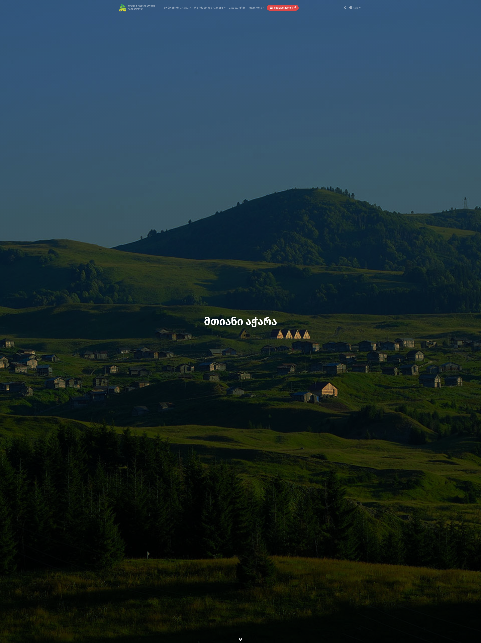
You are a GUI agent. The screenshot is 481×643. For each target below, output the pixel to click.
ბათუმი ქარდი (283, 7)
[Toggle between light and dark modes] (345, 7)
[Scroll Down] (240, 639)
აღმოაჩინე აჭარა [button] (176, 7)
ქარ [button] (355, 7)
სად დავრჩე (237, 7)
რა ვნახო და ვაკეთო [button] (209, 7)
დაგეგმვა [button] (256, 7)
